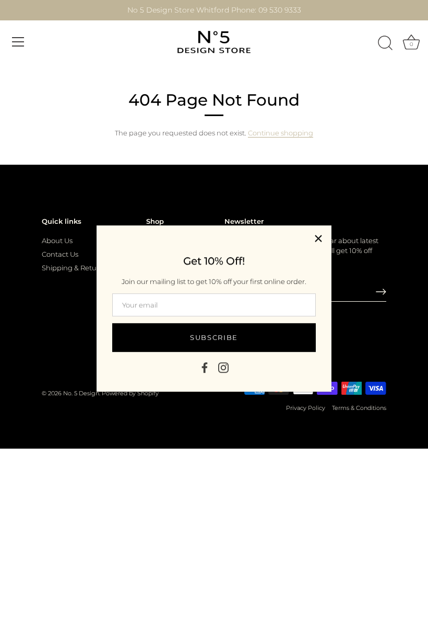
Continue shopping (280, 133)
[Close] (318, 238)
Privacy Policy (305, 408)
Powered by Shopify (130, 393)
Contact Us (60, 254)
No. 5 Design (81, 393)
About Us (57, 240)
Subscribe (214, 337)
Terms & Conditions (359, 408)
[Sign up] (381, 292)
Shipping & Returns (74, 268)
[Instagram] (223, 366)
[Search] (385, 43)
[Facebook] (204, 366)
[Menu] (18, 41)
